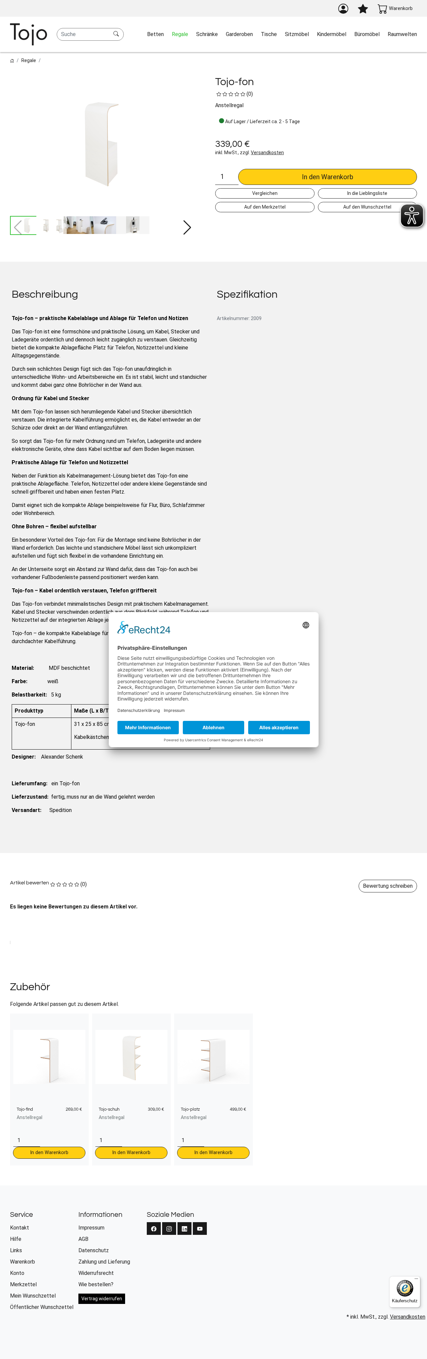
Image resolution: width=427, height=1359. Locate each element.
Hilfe (15, 1239)
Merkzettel (23, 1284)
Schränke (207, 34)
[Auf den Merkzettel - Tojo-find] (99, 1022)
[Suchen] (117, 34)
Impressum (91, 1228)
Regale (180, 34)
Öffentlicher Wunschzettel (41, 1307)
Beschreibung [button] (45, 294)
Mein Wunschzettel (33, 1296)
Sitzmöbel (297, 34)
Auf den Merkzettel (265, 207)
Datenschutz (93, 1250)
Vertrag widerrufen (101, 1298)
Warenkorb (22, 1262)
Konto (17, 1273)
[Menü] (416, 1280)
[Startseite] (12, 60)
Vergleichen (265, 193)
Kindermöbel (331, 34)
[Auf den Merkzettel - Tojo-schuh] (181, 1022)
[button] (187, 227)
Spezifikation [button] (247, 294)
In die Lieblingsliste (367, 193)
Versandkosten (267, 152)
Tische (269, 34)
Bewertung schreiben (388, 886)
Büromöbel (367, 34)
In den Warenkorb (327, 177)
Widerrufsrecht (96, 1273)
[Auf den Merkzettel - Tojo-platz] (264, 1022)
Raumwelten (402, 34)
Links (16, 1250)
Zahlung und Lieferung (104, 1262)
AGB (83, 1239)
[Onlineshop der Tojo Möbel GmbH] (28, 34)
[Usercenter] (343, 8)
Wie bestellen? (95, 1284)
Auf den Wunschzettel (367, 207)
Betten (155, 34)
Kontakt (19, 1228)
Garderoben (239, 34)
